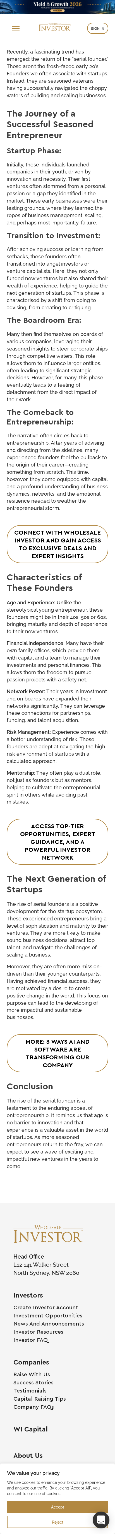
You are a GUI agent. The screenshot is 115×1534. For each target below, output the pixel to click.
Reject (57, 1521)
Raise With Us (31, 1374)
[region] (57, 1498)
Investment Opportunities (47, 1315)
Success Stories (33, 1382)
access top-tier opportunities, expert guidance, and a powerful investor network (57, 841)
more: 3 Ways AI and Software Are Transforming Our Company (57, 1053)
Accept (57, 1506)
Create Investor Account (45, 1307)
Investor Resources (38, 1331)
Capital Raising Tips (39, 1398)
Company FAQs (33, 1406)
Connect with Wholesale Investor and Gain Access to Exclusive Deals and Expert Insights (57, 544)
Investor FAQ (30, 1339)
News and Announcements (48, 1323)
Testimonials (30, 1390)
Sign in (97, 28)
